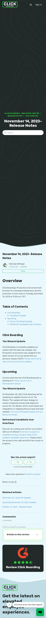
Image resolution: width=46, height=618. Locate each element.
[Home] (9, 4)
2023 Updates (31, 116)
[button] (31, 4)
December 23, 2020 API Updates (16, 498)
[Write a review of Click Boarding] (23, 571)
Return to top (8, 482)
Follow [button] (23, 271)
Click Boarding (13, 312)
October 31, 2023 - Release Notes (17, 507)
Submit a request (33, 474)
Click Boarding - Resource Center (21, 113)
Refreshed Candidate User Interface (25, 324)
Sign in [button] (38, 4)
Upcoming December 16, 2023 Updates (19, 502)
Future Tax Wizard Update (21, 321)
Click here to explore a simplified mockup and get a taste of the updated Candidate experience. (20, 435)
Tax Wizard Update (18, 315)
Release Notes (15, 116)
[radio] (16, 462)
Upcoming (11, 318)
